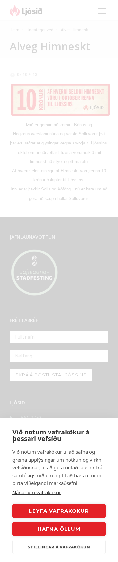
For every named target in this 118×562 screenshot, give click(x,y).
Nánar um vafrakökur (36, 492)
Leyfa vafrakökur (59, 511)
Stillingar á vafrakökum (59, 547)
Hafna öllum (59, 529)
